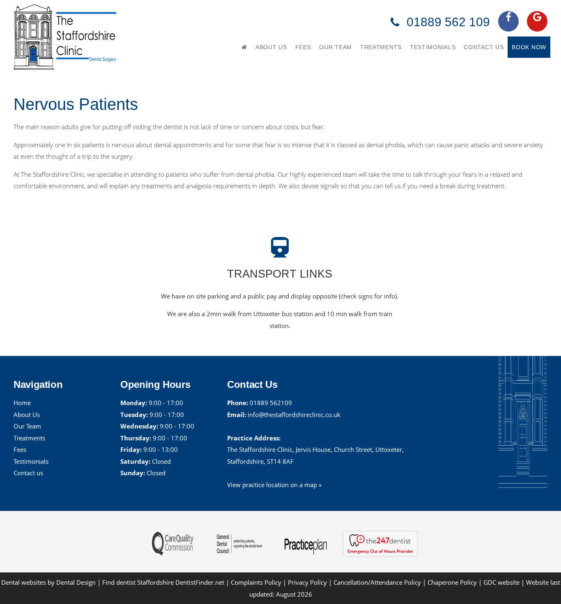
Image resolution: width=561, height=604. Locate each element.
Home (22, 403)
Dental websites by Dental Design (48, 582)
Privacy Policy (307, 582)
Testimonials (432, 47)
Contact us (28, 473)
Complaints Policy (256, 582)
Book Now (529, 47)
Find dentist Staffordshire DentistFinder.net (163, 582)
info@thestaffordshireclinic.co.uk (294, 414)
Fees (303, 47)
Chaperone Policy (452, 582)
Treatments (381, 47)
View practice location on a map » (274, 485)
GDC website (501, 582)
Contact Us (484, 47)
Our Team (335, 47)
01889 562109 (271, 403)
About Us (271, 47)
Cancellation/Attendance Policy (378, 582)
